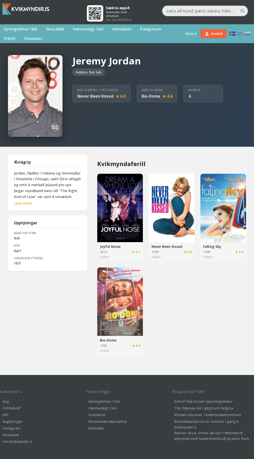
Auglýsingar (12, 421)
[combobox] (205, 11)
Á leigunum (150, 29)
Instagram (11, 428)
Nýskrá (190, 33)
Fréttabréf (11, 408)
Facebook (10, 434)
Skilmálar (96, 428)
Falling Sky (212, 246)
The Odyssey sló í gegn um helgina (203, 408)
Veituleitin (121, 29)
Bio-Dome (151, 96)
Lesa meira (23, 203)
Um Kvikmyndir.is (17, 441)
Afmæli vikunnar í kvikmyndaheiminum (207, 414)
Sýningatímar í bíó (20, 29)
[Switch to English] (240, 33)
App (5, 401)
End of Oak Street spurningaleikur (203, 401)
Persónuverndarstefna (107, 421)
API (5, 414)
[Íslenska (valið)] (232, 33)
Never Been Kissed (95, 96)
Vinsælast (33, 38)
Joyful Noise (110, 246)
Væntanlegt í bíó (88, 29)
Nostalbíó (55, 29)
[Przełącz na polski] (247, 33)
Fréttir (10, 38)
